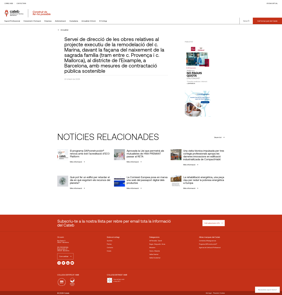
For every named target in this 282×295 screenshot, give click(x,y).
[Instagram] (59, 263)
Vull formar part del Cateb (267, 21)
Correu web (8, 3)
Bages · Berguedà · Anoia (157, 244)
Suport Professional (12, 21)
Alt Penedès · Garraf (155, 240)
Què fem (109, 240)
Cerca (245, 21)
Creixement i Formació (32, 21)
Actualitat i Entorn (89, 21)
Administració (60, 21)
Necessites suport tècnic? (267, 290)
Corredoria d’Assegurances (207, 240)
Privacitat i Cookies (219, 293)
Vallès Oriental (153, 254)
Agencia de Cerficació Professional (210, 247)
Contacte (110, 247)
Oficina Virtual (272, 3)
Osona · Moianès (154, 251)
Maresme (152, 247)
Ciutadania (73, 21)
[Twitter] (63, 263)
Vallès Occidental (154, 258)
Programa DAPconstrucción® (208, 244)
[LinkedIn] (68, 263)
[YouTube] (72, 263)
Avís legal (209, 293)
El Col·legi (103, 21)
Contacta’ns (21, 3)
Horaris (109, 251)
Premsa (109, 244)
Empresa (48, 21)
